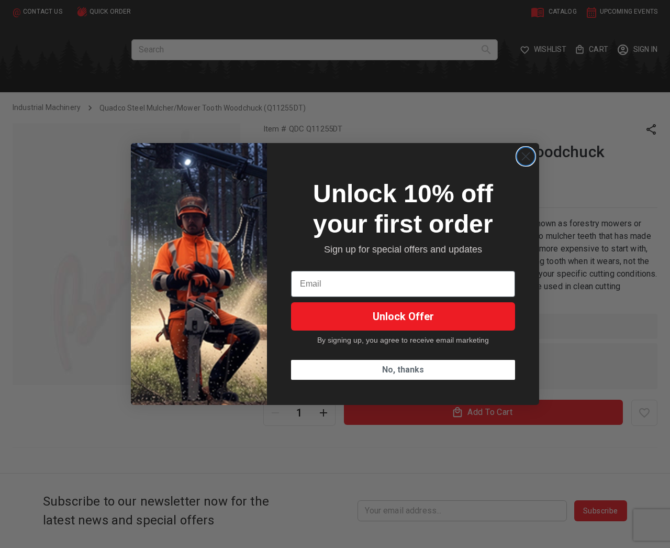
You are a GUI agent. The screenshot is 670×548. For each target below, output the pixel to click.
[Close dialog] (526, 156)
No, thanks (403, 370)
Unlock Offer (403, 316)
